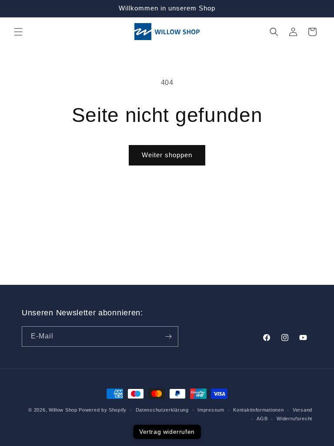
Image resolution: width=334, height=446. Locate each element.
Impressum (210, 409)
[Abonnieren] (168, 336)
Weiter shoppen (167, 155)
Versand (302, 409)
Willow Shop (63, 409)
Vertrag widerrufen (167, 431)
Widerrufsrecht (294, 418)
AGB (262, 418)
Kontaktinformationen (258, 409)
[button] (18, 31)
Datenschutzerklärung (162, 409)
